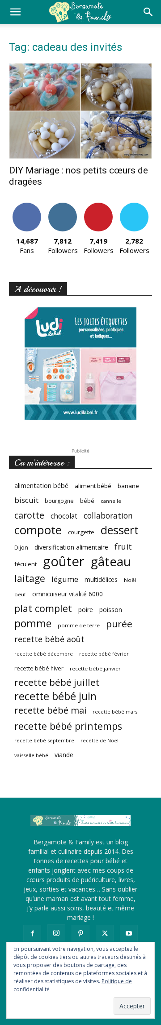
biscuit (26, 500)
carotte (29, 515)
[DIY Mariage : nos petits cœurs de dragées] (80, 111)
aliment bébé (93, 486)
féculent (25, 564)
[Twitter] (105, 934)
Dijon (21, 547)
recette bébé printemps (68, 726)
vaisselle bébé (31, 755)
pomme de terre (79, 625)
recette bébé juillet (57, 682)
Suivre (63, 206)
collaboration (108, 515)
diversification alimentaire (71, 547)
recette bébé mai (50, 710)
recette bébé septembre (44, 740)
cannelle (111, 501)
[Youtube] (129, 934)
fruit (123, 546)
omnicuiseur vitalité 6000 (67, 594)
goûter (64, 561)
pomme (32, 623)
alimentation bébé (41, 485)
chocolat (64, 516)
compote (38, 530)
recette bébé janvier (95, 668)
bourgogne (59, 501)
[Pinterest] (80, 934)
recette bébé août (49, 639)
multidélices (101, 579)
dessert (120, 530)
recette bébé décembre (43, 654)
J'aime (27, 206)
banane (128, 486)
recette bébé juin (55, 696)
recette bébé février (104, 653)
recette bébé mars (115, 712)
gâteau (111, 561)
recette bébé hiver (39, 668)
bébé (87, 501)
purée (119, 624)
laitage (29, 578)
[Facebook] (32, 934)
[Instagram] (56, 933)
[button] (15, 12)
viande (64, 754)
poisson (110, 609)
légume (64, 579)
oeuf (20, 594)
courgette (81, 532)
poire (85, 609)
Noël (130, 580)
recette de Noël (99, 740)
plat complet (43, 608)
